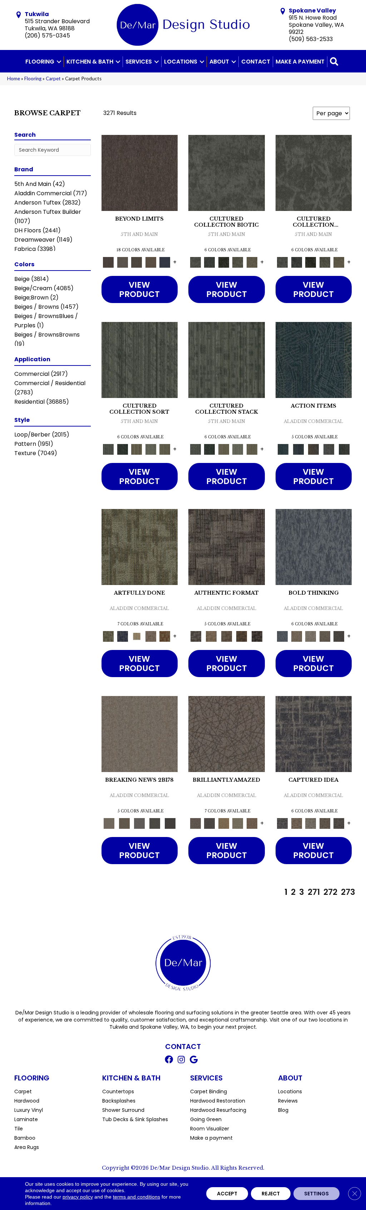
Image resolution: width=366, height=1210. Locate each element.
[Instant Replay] (139, 823)
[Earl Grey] (329, 448)
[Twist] (165, 448)
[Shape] (314, 546)
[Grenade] (297, 635)
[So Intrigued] (226, 733)
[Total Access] (170, 823)
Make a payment (300, 61)
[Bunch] (123, 448)
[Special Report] (124, 823)
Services (138, 61)
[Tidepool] (314, 359)
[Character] (210, 261)
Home (13, 78)
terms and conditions (136, 1197)
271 (314, 892)
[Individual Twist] (226, 635)
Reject (271, 1193)
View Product (139, 289)
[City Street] (344, 448)
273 (348, 892)
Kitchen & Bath (89, 61)
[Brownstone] (313, 448)
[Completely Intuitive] (224, 823)
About (219, 61)
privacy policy (78, 1197)
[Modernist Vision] (137, 635)
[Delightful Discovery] (140, 546)
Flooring (39, 61)
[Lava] (311, 635)
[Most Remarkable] (123, 635)
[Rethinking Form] (241, 635)
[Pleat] (151, 448)
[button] (59, 61)
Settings (316, 1193)
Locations (180, 61)
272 (330, 892)
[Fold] (137, 448)
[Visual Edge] (226, 546)
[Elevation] (137, 261)
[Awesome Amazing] (151, 635)
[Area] (140, 172)
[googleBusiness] (194, 1060)
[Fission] (325, 635)
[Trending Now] (140, 733)
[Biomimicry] (226, 172)
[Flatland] (165, 261)
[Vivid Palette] (165, 635)
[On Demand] (155, 823)
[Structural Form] (257, 635)
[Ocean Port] (298, 448)
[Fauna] (151, 261)
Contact (255, 61)
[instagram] (181, 1060)
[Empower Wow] (238, 823)
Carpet (53, 78)
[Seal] (339, 635)
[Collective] (224, 261)
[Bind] (140, 359)
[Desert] (123, 261)
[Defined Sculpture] (211, 635)
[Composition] (238, 261)
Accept (227, 1193)
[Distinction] (252, 261)
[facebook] (169, 1060)
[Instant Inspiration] (252, 823)
